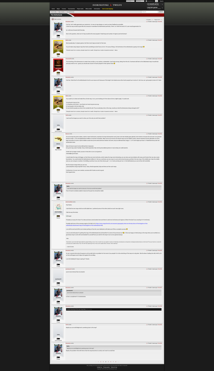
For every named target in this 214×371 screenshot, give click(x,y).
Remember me (150, 1)
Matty (58, 50)
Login (156, 1)
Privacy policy (106, 367)
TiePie (58, 125)
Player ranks (80, 8)
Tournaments (71, 8)
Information (97, 8)
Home (53, 8)
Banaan (58, 143)
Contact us (99, 367)
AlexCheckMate (58, 212)
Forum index (54, 12)
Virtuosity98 (58, 68)
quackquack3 (58, 279)
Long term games (154, 8)
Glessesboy (58, 31)
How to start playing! (107, 8)
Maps (58, 8)
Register (162, 1)
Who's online (89, 8)
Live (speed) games (153, 4)
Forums (64, 8)
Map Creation (61, 12)
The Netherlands (70, 12)
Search (161, 11)
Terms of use (114, 367)
